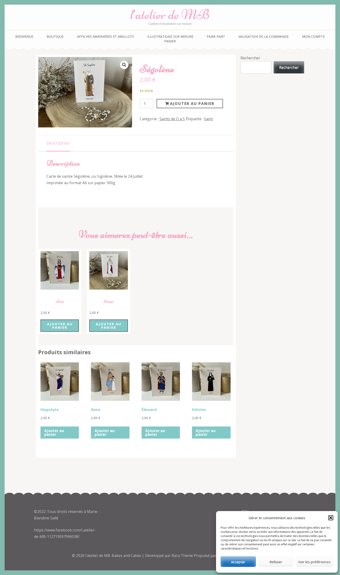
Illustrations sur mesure (170, 36)
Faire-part (216, 36)
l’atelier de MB (170, 14)
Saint (208, 118)
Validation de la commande (263, 36)
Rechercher (250, 57)
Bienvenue (24, 36)
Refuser (275, 561)
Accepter (238, 561)
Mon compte (313, 36)
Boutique (55, 36)
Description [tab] (58, 143)
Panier (170, 41)
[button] (330, 517)
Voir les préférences (314, 561)
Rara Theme (183, 555)
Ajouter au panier (192, 103)
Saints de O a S (172, 118)
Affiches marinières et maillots (105, 36)
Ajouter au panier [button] (60, 326)
